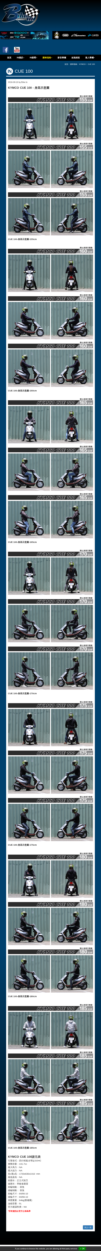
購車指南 (47, 57)
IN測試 (20, 57)
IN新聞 (33, 57)
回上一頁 (87, 1228)
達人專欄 (89, 57)
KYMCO (82, 64)
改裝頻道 (75, 57)
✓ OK (82, 1249)
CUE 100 (91, 64)
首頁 (9, 57)
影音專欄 (62, 57)
